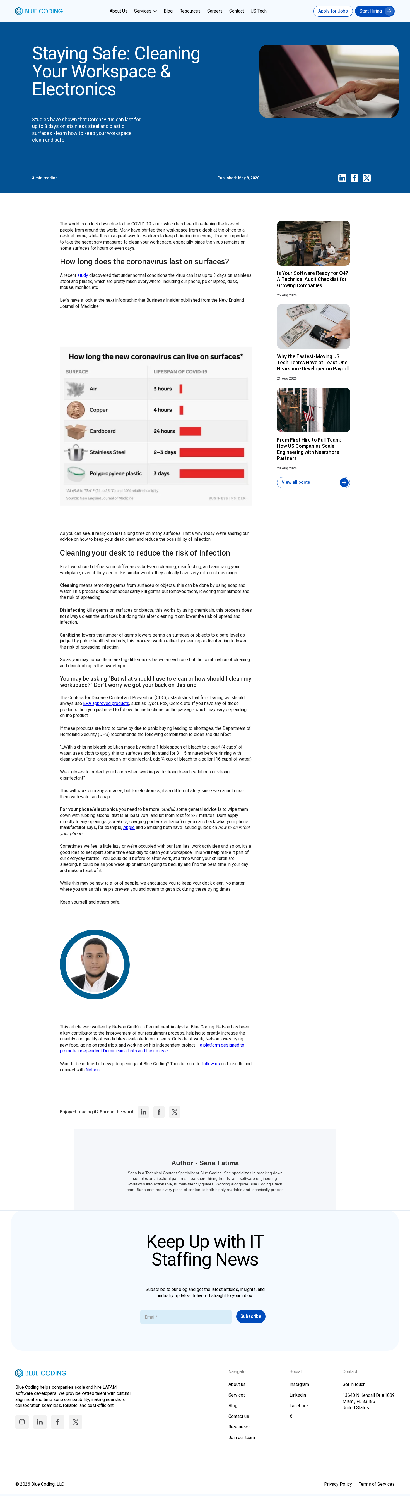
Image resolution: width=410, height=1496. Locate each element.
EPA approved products (106, 703)
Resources (190, 11)
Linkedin (298, 1395)
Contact (236, 11)
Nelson (93, 1070)
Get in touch (354, 1384)
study (82, 275)
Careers (215, 11)
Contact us (238, 1416)
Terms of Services (377, 1484)
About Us (118, 11)
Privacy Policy (338, 1484)
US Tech (259, 11)
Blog (168, 11)
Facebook (299, 1405)
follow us (211, 1063)
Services (142, 11)
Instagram (299, 1384)
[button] (146, 11)
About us (237, 1384)
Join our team (241, 1437)
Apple (129, 827)
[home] (39, 11)
